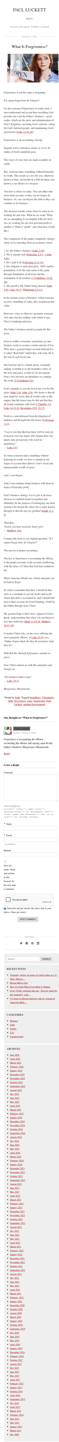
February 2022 (17, 1250)
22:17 (41, 408)
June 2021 (14, 1281)
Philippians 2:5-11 (32, 289)
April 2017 (15, 1379)
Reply (7, 753)
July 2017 (14, 1367)
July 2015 (14, 1403)
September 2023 (17, 1180)
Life (12, 1032)
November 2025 (17, 1078)
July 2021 (14, 1277)
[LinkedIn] (37, 943)
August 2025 (16, 1090)
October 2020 (16, 1309)
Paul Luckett (29, 10)
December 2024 (17, 1121)
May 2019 (14, 1340)
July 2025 (14, 1094)
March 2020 (15, 1317)
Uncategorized (16, 1036)
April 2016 (15, 1395)
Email (8, 835)
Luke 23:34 (37, 637)
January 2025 (16, 1117)
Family (13, 1028)
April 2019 (15, 1344)
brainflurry (35, 697)
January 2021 (16, 1301)
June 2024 (14, 1144)
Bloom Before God (19, 982)
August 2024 (16, 1137)
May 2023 (14, 1191)
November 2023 (17, 1172)
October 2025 (16, 1082)
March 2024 (15, 1156)
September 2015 (17, 1399)
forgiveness (20, 700)
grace (29, 700)
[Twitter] (21, 943)
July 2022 (14, 1231)
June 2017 (14, 1371)
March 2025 (15, 1109)
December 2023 (17, 1168)
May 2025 (14, 1101)
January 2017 (16, 1387)
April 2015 (15, 1407)
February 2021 (17, 1297)
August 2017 (16, 1364)
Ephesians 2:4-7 (35, 254)
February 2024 (17, 1160)
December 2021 (17, 1258)
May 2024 (14, 1148)
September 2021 (17, 1270)
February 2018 (17, 1356)
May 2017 (14, 1375)
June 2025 (14, 1097)
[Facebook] (26, 943)
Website (7, 850)
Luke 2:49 (38, 250)
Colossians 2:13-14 (33, 262)
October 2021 (16, 1266)
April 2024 (15, 1152)
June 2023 (14, 1187)
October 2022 (16, 1219)
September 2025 (17, 1086)
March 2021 (15, 1293)
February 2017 (17, 1383)
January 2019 (16, 1348)
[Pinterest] (32, 943)
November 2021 (17, 1262)
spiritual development (34, 704)
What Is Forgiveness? (29, 46)
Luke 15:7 (12, 447)
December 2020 (17, 1305)
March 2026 (15, 1062)
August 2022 (16, 1227)
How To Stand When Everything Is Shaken (30, 986)
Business (14, 1020)
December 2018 (17, 1352)
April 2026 (15, 1058)
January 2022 (16, 1254)
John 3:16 (16, 392)
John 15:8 (27, 392)
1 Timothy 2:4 (43, 404)
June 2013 (14, 1418)
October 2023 (16, 1176)
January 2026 (16, 1070)
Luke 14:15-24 (11, 408)
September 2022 (17, 1223)
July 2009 (14, 1434)
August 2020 (16, 1313)
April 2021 (15, 1289)
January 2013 (16, 1426)
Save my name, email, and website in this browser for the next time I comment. (10, 877)
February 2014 (17, 1414)
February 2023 (17, 1203)
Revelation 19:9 (28, 408)
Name (8, 824)
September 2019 (17, 1328)
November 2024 (17, 1125)
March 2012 (15, 1430)
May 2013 (14, 1422)
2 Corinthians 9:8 (24, 380)
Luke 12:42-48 (24, 132)
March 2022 (15, 1246)
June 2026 (14, 1054)
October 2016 (16, 1391)
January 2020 (16, 1320)
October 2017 (16, 1360)
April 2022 (15, 1242)
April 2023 (15, 1195)
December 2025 (17, 1074)
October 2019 (16, 1324)
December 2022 (17, 1211)
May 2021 (14, 1285)
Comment (8, 772)
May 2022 (14, 1238)
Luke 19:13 (13, 680)
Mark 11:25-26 (32, 621)
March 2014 (15, 1410)
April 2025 (15, 1105)
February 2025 (17, 1113)
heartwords (39, 700)
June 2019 (14, 1336)
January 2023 (16, 1207)
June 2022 (14, 1234)
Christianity (48, 697)
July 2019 (14, 1332)
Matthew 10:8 (14, 530)
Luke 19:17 (16, 289)
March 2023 (15, 1199)
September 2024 (17, 1133)
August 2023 (16, 1184)
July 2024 (14, 1141)
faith (10, 700)
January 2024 (16, 1164)
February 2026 (17, 1066)
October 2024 (16, 1129)
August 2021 (16, 1274)
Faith (17, 697)
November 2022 (17, 1215)
